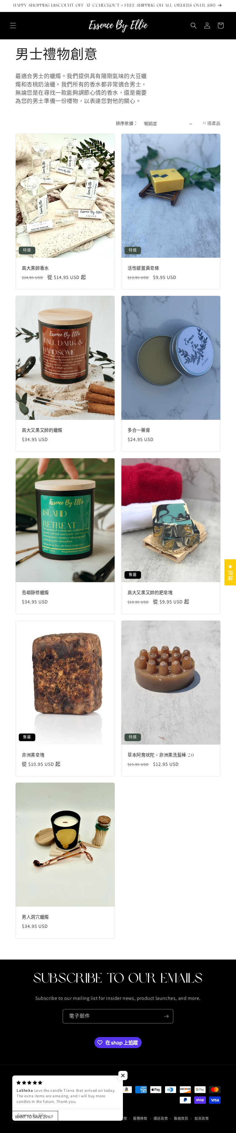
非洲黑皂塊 (33, 755)
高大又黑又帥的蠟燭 (42, 430)
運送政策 (161, 1118)
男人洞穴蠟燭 (35, 917)
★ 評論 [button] (230, 572)
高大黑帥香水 (35, 268)
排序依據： (127, 123)
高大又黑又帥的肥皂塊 (150, 593)
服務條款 (140, 1118)
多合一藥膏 (139, 430)
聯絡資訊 (181, 1118)
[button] (13, 25)
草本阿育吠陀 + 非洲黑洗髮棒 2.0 (161, 755)
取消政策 (202, 1118)
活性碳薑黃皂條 (143, 268)
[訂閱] (166, 1016)
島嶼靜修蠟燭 (35, 593)
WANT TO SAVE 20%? (34, 1117)
